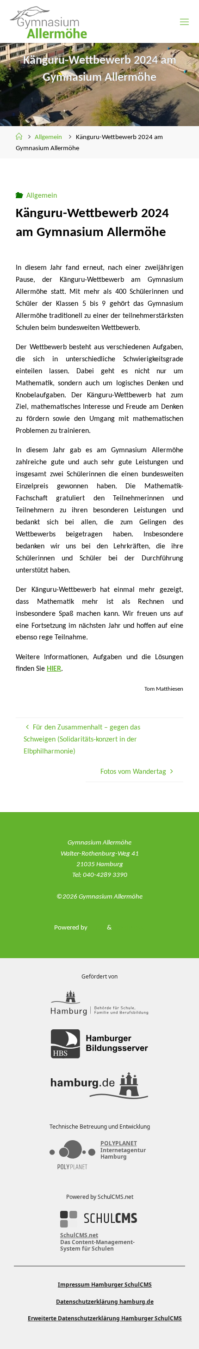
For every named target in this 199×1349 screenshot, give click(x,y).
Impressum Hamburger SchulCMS (105, 1284)
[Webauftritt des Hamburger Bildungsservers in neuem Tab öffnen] (99, 1043)
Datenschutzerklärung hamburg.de (105, 1302)
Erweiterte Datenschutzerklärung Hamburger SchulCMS (105, 1318)
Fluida (96, 927)
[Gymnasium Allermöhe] (45, 21)
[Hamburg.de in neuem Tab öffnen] (99, 1085)
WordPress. (129, 927)
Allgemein (48, 137)
